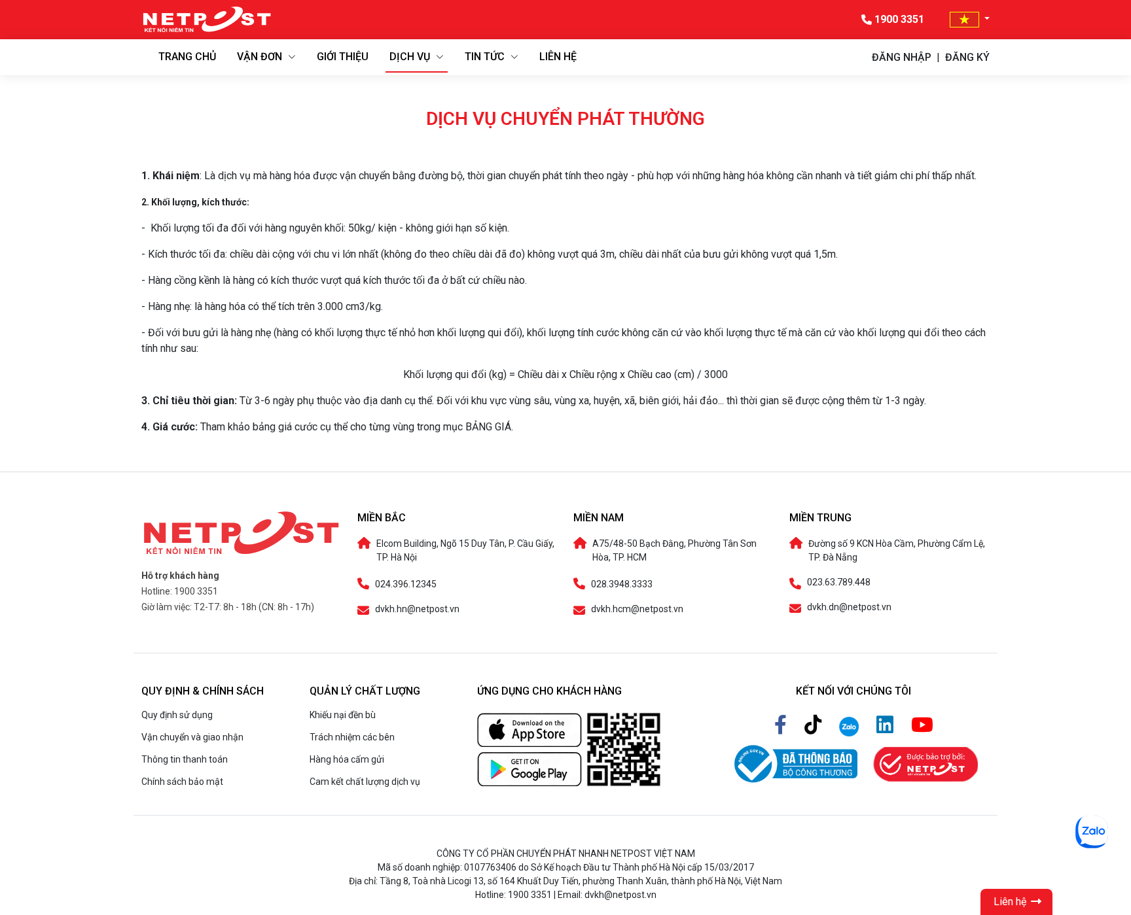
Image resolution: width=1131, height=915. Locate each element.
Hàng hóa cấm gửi (347, 759)
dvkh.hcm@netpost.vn (637, 609)
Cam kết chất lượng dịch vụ (365, 781)
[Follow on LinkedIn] (887, 725)
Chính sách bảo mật (182, 781)
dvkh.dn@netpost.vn (849, 607)
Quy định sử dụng (177, 714)
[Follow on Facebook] (782, 725)
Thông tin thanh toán (184, 759)
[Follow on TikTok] (815, 725)
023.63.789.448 (839, 582)
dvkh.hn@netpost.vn (417, 609)
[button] (970, 19)
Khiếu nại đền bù (343, 714)
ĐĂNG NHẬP (901, 57)
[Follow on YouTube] (922, 725)
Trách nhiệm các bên (352, 737)
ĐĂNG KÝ (967, 57)
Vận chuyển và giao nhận (192, 737)
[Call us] (851, 725)
